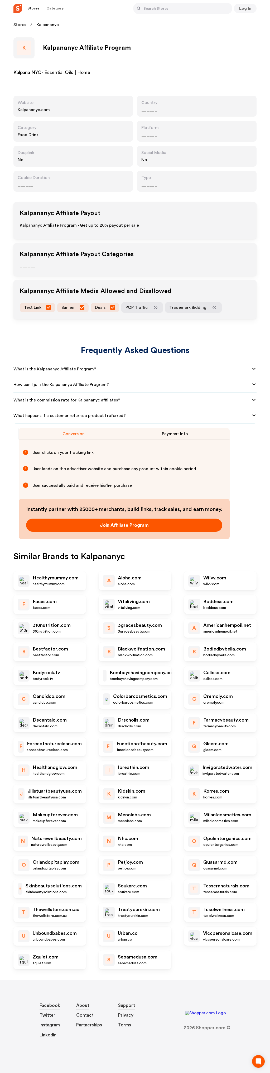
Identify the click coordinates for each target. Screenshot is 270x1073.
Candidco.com (49, 696)
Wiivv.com (214, 577)
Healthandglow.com (55, 767)
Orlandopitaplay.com (56, 862)
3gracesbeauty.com (140, 625)
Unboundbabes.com (55, 933)
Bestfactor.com (50, 649)
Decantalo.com (50, 720)
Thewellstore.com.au (56, 909)
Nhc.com (128, 838)
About (82, 1005)
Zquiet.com (46, 957)
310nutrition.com (52, 625)
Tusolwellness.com (224, 909)
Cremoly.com (218, 696)
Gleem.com (216, 743)
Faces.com (45, 601)
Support (126, 1005)
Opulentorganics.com (227, 838)
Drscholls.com (134, 720)
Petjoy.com (130, 862)
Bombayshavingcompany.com (143, 672)
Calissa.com (216, 672)
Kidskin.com (131, 791)
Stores (19, 25)
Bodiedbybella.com (224, 649)
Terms (124, 1025)
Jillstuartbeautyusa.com (55, 791)
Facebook (50, 1005)
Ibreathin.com (133, 767)
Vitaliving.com (134, 601)
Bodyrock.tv (46, 672)
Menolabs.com (134, 814)
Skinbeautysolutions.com (54, 885)
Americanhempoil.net (227, 625)
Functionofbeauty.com (142, 743)
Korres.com (216, 791)
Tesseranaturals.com (226, 885)
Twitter (47, 1015)
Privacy (125, 1015)
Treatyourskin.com (139, 909)
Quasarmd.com (220, 862)
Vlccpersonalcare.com (227, 933)
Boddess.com (218, 601)
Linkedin (48, 1035)
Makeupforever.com (55, 814)
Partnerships (89, 1025)
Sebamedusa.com (137, 957)
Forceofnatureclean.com (54, 743)
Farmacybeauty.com (226, 720)
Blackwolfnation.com (141, 649)
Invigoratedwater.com (227, 767)
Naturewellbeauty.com (56, 838)
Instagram (50, 1025)
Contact (85, 1015)
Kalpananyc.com (34, 110)
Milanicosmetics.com (227, 814)
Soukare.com (132, 885)
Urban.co (128, 933)
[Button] (138, 8)
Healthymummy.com (56, 577)
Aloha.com (130, 577)
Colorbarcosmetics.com (140, 696)
